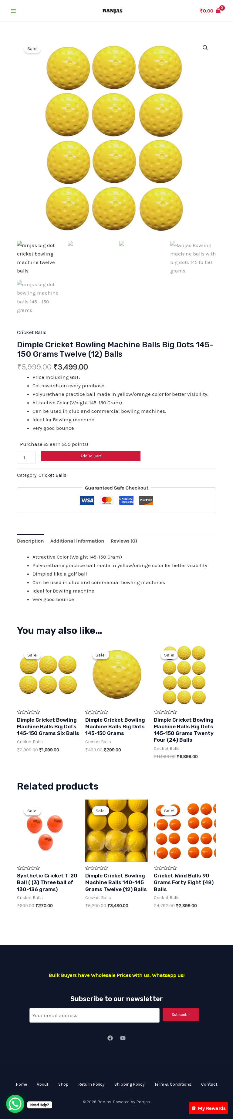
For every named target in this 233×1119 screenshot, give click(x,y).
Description (30, 541)
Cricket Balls (31, 332)
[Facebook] (110, 1038)
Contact (209, 1084)
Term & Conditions (172, 1084)
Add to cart (90, 456)
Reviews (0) (124, 541)
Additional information (77, 541)
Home (21, 1084)
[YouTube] (123, 1038)
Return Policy (91, 1084)
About (43, 1084)
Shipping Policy (129, 1084)
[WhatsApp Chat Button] (15, 1104)
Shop (63, 1084)
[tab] (30, 540)
